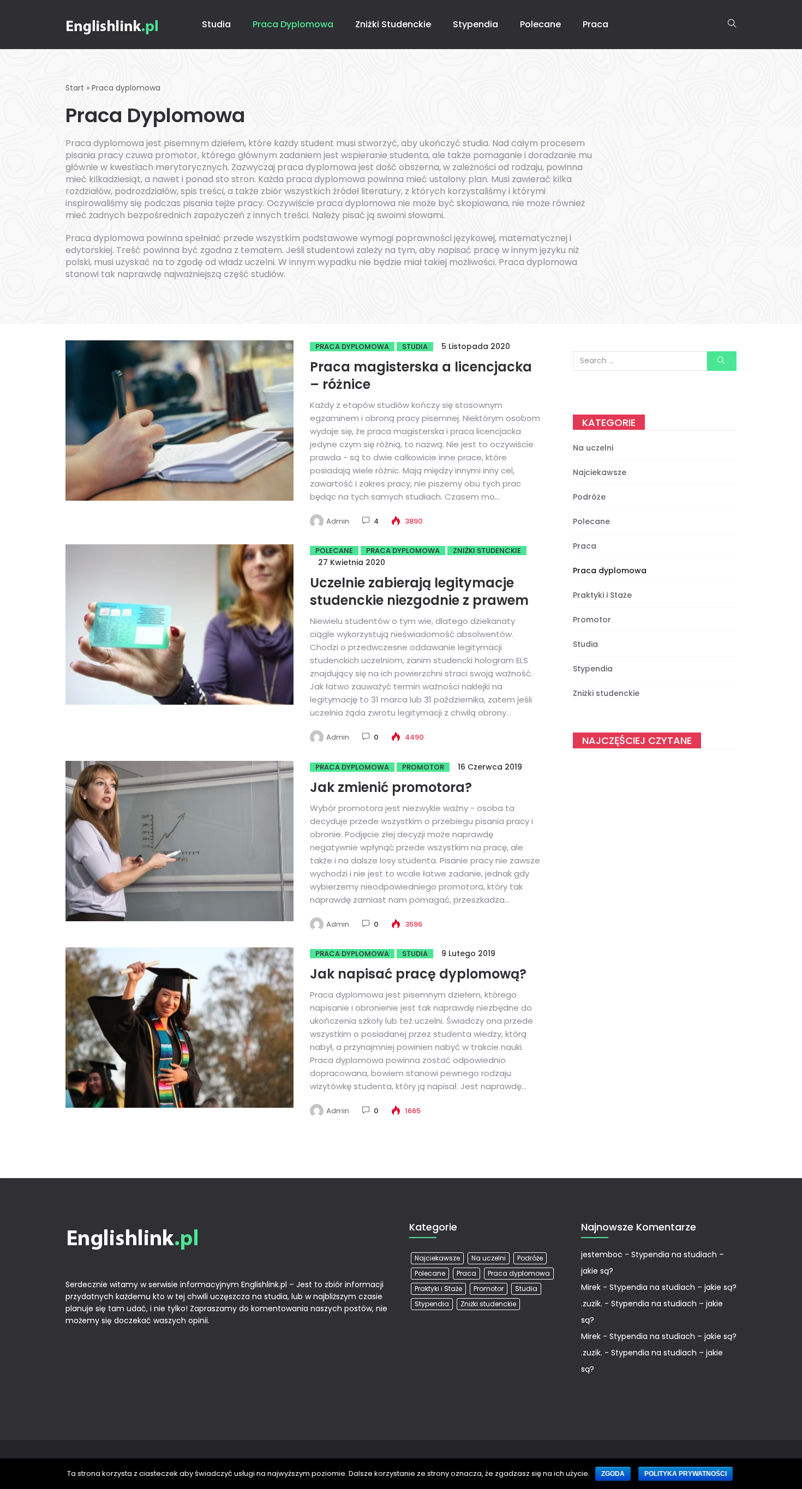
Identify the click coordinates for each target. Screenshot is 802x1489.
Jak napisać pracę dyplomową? (418, 974)
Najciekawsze (599, 472)
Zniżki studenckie (393, 24)
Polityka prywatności (685, 1474)
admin (337, 521)
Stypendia (475, 24)
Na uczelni (593, 447)
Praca (595, 24)
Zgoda (613, 1474)
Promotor (423, 767)
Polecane (540, 24)
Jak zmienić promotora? (391, 787)
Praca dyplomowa (293, 24)
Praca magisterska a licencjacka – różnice (421, 375)
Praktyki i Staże (602, 595)
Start (74, 87)
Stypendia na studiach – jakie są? (673, 1287)
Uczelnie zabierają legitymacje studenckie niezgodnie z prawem (419, 591)
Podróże (589, 496)
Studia (216, 24)
